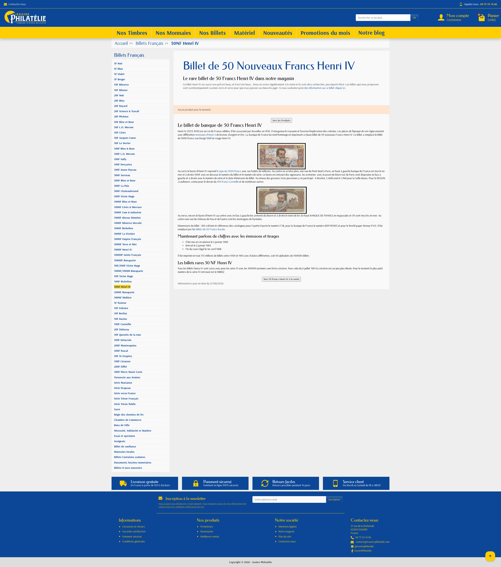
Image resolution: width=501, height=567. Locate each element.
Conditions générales (133, 541)
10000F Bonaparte (125, 260)
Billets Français (129, 55)
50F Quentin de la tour (127, 334)
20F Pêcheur (121, 116)
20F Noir (119, 95)
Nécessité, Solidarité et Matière (132, 430)
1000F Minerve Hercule (128, 223)
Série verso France (125, 393)
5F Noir (118, 63)
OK (414, 17)
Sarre (117, 409)
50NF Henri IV (122, 286)
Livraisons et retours (133, 526)
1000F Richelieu (123, 228)
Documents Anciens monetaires (132, 462)
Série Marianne (123, 382)
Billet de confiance (125, 446)
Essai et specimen (124, 436)
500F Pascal (121, 350)
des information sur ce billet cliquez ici (324, 88)
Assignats (119, 441)
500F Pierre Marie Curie (128, 372)
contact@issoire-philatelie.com (372, 542)
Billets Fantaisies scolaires (129, 457)
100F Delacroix (123, 340)
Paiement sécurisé (132, 536)
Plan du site (284, 536)
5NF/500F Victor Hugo (127, 265)
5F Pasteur (120, 303)
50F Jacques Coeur (125, 138)
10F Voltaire (121, 308)
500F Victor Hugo (124, 196)
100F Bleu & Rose (124, 148)
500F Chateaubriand (126, 191)
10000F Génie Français (127, 255)
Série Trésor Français (126, 398)
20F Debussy (121, 329)
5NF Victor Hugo (123, 276)
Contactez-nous (17, 4)
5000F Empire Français (127, 239)
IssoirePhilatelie (362, 550)
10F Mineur (121, 90)
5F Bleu (118, 68)
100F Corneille (122, 324)
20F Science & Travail (126, 111)
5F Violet (119, 74)
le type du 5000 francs (229, 171)
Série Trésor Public (125, 404)
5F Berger (119, 79)
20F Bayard (120, 106)
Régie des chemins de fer (129, 414)
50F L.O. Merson (123, 127)
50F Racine (120, 319)
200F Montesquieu (125, 345)
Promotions (206, 526)
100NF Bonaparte (124, 292)
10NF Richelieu (123, 281)
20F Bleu (119, 100)
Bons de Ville (122, 425)
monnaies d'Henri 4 (205, 134)
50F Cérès (120, 132)
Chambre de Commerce (127, 420)
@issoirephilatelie (364, 546)
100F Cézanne (122, 361)
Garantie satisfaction (133, 531)
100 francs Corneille (228, 181)
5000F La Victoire (124, 233)
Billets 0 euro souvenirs (128, 468)
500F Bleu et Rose (124, 180)
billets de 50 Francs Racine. (210, 229)
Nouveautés (206, 531)
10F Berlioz (120, 313)
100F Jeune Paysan (125, 169)
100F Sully (120, 159)
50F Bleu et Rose (124, 122)
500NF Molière (123, 297)
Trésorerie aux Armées (127, 377)
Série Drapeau (122, 388)
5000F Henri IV (123, 249)
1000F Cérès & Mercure (128, 207)
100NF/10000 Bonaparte (128, 271)
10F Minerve (121, 84)
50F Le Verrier (122, 143)
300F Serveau (122, 175)
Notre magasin (286, 531)
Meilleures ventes (209, 536)
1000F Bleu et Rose (125, 201)
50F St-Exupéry (123, 356)
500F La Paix (121, 185)
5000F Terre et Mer (125, 244)
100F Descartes (123, 164)
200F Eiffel (120, 366)
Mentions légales (287, 526)
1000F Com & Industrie (127, 212)
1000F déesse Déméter (127, 217)
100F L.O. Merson (124, 154)
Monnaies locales (124, 451)
